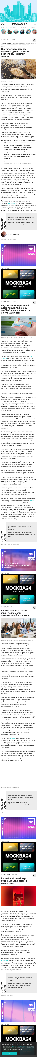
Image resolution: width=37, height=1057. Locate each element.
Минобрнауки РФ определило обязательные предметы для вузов (19, 803)
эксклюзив (13, 239)
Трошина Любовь (13, 234)
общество (4, 239)
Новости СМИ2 (5, 268)
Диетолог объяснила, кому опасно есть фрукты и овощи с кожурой (21, 223)
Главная (3, 43)
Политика (13, 302)
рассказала (11, 203)
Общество (14, 39)
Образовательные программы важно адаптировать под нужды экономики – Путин (20, 797)
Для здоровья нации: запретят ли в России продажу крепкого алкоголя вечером (19, 527)
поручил (13, 738)
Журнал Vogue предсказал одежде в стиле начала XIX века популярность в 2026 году (20, 978)
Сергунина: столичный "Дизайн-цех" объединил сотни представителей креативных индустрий (19, 985)
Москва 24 (18, 24)
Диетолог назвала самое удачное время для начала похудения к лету (21, 218)
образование (4, 812)
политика (3, 544)
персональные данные (18, 1046)
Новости (9, 43)
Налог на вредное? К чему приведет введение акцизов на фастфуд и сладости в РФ (21, 534)
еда (8, 239)
